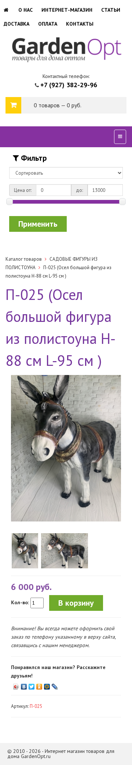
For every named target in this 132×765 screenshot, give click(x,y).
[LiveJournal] (55, 685)
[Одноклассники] (39, 685)
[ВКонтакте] (24, 685)
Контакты (80, 24)
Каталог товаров (24, 259)
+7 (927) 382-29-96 (68, 85)
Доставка (16, 24)
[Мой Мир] (47, 685)
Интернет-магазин (66, 10)
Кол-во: (20, 602)
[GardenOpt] (6, 10)
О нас (25, 10)
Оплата (47, 24)
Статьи (110, 10)
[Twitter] (32, 685)
